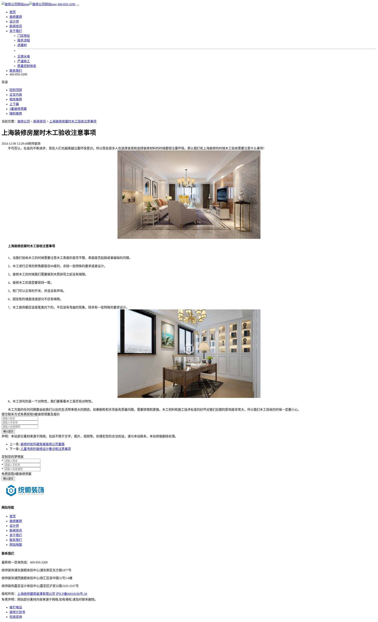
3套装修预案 (18, 108)
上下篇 (14, 104)
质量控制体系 (26, 66)
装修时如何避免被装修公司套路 (42, 444)
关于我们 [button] (15, 31)
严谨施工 (23, 61)
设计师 (14, 21)
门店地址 (23, 35)
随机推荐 (15, 113)
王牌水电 (23, 56)
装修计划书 (17, 612)
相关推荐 (15, 99)
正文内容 (15, 94)
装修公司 (23, 121)
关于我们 (15, 535)
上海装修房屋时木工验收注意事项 (72, 121)
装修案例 (15, 16)
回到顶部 (15, 90)
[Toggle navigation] (77, 5)
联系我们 (15, 70)
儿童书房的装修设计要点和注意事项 (45, 449)
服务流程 (23, 40)
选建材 (22, 45)
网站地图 (15, 544)
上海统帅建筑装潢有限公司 (36, 593)
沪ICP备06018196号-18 (71, 593)
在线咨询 (15, 616)
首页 (12, 12)
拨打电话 (15, 607)
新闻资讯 (15, 26)
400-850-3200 (66, 4)
